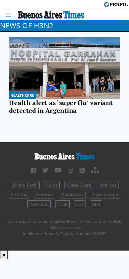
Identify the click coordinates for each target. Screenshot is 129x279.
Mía (96, 204)
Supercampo (105, 195)
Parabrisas (72, 195)
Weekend (39, 204)
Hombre (44, 195)
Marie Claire (78, 185)
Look (62, 204)
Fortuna (19, 195)
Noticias (108, 185)
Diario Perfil (25, 185)
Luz (79, 204)
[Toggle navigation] (10, 14)
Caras (52, 185)
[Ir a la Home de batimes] (65, 156)
